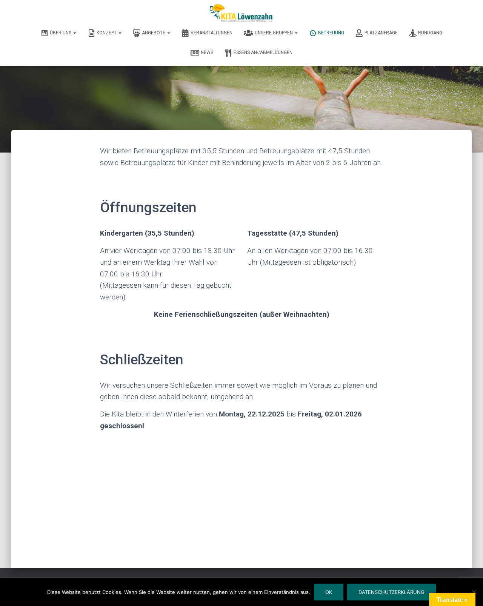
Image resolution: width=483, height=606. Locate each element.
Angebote (154, 32)
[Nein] (473, 592)
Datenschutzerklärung (391, 592)
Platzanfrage (381, 32)
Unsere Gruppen (274, 32)
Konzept (107, 32)
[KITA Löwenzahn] (241, 13)
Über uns (61, 32)
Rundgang (430, 32)
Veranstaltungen (211, 32)
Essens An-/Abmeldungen (263, 52)
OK (328, 592)
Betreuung (331, 32)
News (207, 52)
